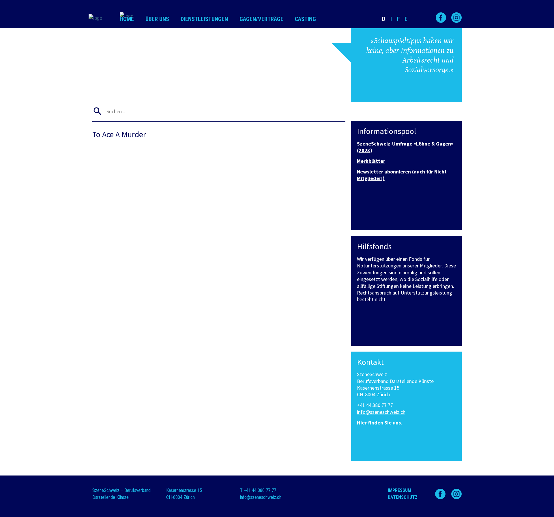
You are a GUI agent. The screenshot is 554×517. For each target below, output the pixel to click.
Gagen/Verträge (261, 19)
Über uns (157, 19)
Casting (305, 19)
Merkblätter (371, 161)
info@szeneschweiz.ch (381, 412)
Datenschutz (403, 497)
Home (127, 19)
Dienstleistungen (204, 19)
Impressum (399, 490)
